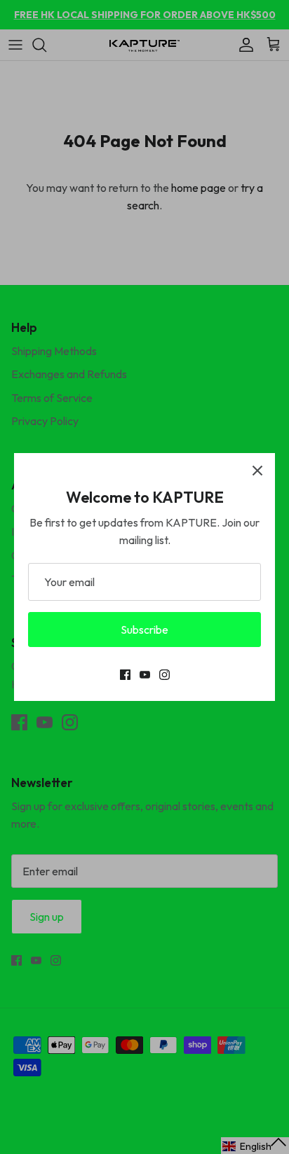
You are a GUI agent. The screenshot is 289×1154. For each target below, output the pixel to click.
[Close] (257, 470)
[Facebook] (125, 674)
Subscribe (144, 630)
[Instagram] (164, 674)
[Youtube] (145, 674)
